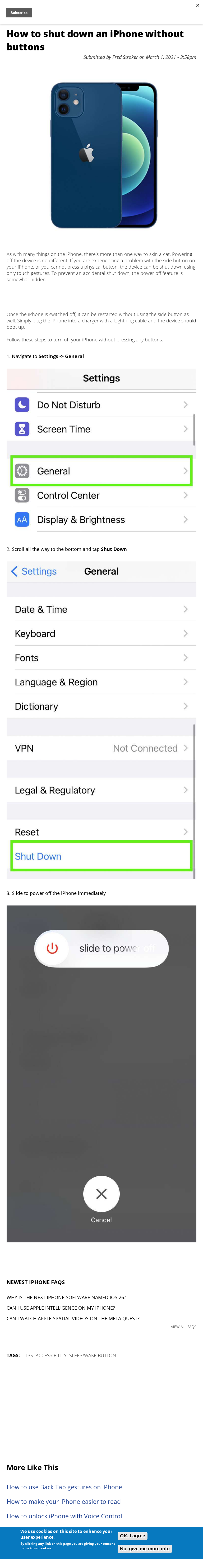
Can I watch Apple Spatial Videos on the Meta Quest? (73, 1318)
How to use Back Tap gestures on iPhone (64, 1487)
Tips (28, 1355)
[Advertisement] (101, 1411)
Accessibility (51, 1355)
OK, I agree (132, 1535)
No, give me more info (145, 1548)
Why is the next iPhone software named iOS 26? (66, 1297)
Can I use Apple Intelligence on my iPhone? (61, 1308)
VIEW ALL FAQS (183, 1326)
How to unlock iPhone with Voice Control (64, 1516)
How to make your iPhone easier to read (64, 1502)
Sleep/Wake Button (92, 1355)
